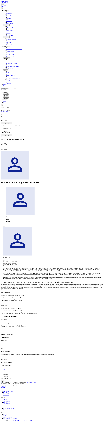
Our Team (8, 72)
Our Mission (9, 83)
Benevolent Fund (10, 54)
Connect (6, 10)
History (5, 414)
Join (4, 369)
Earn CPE (6, 25)
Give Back (6, 46)
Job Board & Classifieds (11, 63)
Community (9, 15)
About (5, 70)
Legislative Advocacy (11, 39)
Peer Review (9, 42)
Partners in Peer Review (8, 408)
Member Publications (8, 391)
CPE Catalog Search (10, 27)
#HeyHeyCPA (9, 23)
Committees (9, 13)
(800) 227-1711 (4, 386)
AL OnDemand (9, 35)
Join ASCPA (3, 5)
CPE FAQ (8, 33)
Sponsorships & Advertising (12, 66)
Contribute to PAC (10, 51)
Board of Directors (10, 75)
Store (4, 84)
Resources (6, 58)
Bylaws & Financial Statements (13, 78)
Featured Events (9, 30)
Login (2, 3)
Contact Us (8, 80)
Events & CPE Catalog (31, 382)
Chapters (5, 392)
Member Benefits (10, 61)
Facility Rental (9, 68)
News (4, 85)
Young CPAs (9, 21)
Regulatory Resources (11, 44)
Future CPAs (9, 18)
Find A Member (4, 1)
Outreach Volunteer (10, 56)
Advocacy (6, 37)
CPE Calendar (6, 401)
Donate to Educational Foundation (14, 49)
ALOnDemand (6, 403)
